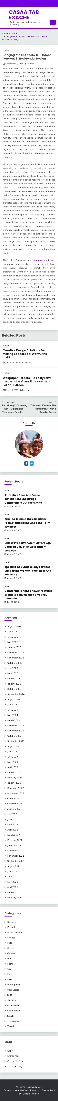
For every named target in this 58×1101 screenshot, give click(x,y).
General (11, 953)
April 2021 (12, 887)
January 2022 (14, 845)
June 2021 (12, 876)
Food (9, 942)
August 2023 (14, 746)
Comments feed (15, 1061)
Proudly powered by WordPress (20, 1090)
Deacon (30, 63)
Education (12, 927)
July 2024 (12, 704)
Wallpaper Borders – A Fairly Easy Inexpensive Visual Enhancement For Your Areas (27, 381)
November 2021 (15, 855)
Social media (13, 1010)
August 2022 (14, 808)
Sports (10, 1015)
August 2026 (14, 626)
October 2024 (14, 689)
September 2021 (16, 861)
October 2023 (14, 735)
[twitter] (32, 463)
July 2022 (12, 814)
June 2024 (12, 709)
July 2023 (12, 751)
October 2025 (14, 662)
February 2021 (14, 897)
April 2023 (12, 767)
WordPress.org (14, 1066)
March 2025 (13, 678)
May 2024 (12, 715)
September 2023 (16, 741)
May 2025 (12, 673)
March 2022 (13, 834)
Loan (9, 974)
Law (9, 968)
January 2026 (14, 647)
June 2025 (12, 668)
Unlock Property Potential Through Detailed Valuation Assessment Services (28, 546)
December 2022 (15, 788)
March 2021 (13, 892)
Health (8, 562)
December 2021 (15, 850)
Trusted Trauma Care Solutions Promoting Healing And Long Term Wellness (27, 522)
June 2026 (12, 636)
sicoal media (13, 1005)
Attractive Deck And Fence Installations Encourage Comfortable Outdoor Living (23, 498)
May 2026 (12, 642)
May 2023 (12, 761)
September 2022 (16, 803)
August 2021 (14, 866)
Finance (11, 937)
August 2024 (14, 699)
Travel (10, 1026)
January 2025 (14, 683)
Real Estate (13, 989)
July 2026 (12, 631)
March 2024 (13, 720)
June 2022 (12, 819)
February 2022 (14, 840)
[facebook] (26, 463)
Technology (13, 1021)
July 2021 (12, 871)
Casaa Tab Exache (24, 15)
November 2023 (15, 730)
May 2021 (12, 881)
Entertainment (14, 932)
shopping (11, 1000)
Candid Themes (31, 1093)
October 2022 (14, 798)
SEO (9, 994)
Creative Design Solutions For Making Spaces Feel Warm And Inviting (25, 353)
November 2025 (15, 657)
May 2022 (12, 824)
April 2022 (12, 829)
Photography (14, 984)
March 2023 (13, 772)
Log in (10, 1050)
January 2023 (14, 782)
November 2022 (15, 793)
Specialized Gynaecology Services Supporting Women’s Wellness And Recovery (28, 570)
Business (9, 490)
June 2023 (12, 756)
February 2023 (14, 777)
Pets (9, 979)
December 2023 (15, 725)
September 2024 (16, 694)
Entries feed (13, 1055)
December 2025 (15, 652)
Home (6, 50)
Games (10, 948)
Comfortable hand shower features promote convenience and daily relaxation (28, 594)
